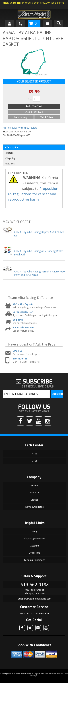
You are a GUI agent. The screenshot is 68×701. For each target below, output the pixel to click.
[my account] (9, 23)
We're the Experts (23, 304)
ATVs (34, 453)
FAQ (34, 531)
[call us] (20, 23)
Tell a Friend (47, 117)
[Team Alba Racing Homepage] (34, 15)
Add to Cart (34, 106)
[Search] (58, 23)
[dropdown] (47, 23)
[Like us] (20, 420)
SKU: (6, 131)
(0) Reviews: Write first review (20, 127)
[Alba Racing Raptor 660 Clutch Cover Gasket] (34, 63)
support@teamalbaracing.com (34, 598)
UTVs (34, 460)
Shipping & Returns (34, 538)
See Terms (58, 2)
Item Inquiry (21, 117)
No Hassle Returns (23, 327)
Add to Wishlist (34, 112)
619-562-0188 (20, 358)
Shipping (18, 319)
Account (34, 545)
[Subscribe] (38, 420)
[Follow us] (29, 420)
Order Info (34, 552)
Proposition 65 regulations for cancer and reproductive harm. (33, 194)
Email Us (17, 350)
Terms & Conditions (34, 560)
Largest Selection (23, 312)
